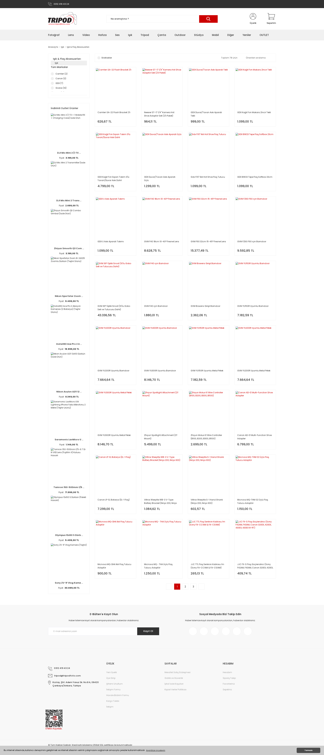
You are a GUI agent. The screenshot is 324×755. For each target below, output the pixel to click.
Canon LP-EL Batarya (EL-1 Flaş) (114, 499)
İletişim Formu (113, 689)
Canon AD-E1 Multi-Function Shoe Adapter (254, 437)
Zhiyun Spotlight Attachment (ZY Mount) (160, 437)
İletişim (109, 706)
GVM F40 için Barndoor (156, 306)
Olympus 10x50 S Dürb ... (69, 535)
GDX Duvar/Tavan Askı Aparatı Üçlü (159, 178)
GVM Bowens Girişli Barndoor (205, 306)
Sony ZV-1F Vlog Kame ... (69, 582)
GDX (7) (59, 83)
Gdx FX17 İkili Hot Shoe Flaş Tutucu (208, 176)
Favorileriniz (229, 683)
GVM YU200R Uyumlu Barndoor (113, 370)
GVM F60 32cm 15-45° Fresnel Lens (208, 241)
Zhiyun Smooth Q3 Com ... (69, 248)
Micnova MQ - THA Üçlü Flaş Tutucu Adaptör (158, 566)
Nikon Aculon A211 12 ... (69, 391)
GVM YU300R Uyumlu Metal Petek (114, 435)
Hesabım (227, 672)
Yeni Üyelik (111, 672)
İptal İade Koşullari (174, 683)
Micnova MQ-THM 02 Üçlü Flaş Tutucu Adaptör (252, 501)
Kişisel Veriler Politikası (175, 689)
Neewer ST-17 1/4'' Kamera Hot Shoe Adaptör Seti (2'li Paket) (159, 114)
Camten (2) (62, 73)
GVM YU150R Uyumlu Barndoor (252, 306)
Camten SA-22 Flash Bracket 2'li (114, 112)
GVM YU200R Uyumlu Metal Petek (253, 370)
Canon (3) (61, 78)
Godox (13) (61, 87)
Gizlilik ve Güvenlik (174, 678)
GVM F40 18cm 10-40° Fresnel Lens (161, 241)
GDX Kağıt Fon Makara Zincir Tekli (254, 112)
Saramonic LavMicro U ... (69, 439)
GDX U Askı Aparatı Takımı (111, 241)
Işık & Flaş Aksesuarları (78, 47)
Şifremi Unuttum (114, 683)
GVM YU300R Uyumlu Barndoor (160, 370)
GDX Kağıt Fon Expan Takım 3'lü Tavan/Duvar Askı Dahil (113, 178)
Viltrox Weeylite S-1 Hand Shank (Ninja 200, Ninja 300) (207, 501)
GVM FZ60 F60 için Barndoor (251, 241)
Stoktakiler (106, 57)
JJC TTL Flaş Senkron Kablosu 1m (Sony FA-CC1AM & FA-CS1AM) (207, 566)
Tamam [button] (308, 750)
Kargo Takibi (112, 701)
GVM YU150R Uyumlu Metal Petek (207, 370)
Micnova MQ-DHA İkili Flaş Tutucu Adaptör (114, 566)
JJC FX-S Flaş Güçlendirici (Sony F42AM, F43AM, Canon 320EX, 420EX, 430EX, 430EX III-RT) (255, 566)
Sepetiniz (227, 689)
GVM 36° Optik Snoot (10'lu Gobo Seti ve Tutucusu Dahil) (114, 308)
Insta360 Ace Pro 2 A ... (69, 344)
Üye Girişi (110, 678)
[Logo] (62, 19)
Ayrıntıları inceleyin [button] (155, 750)
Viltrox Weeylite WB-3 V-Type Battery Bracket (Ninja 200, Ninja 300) (160, 501)
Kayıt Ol (148, 631)
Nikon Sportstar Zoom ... (69, 296)
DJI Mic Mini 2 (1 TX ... (69, 152)
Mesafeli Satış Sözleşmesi (178, 672)
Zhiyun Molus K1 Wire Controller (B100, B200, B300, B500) (206, 437)
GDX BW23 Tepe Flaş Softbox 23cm (254, 176)
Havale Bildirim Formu (117, 695)
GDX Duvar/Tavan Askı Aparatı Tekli (206, 114)
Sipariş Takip (229, 678)
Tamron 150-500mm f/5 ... (68, 487)
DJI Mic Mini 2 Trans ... (68, 200)
